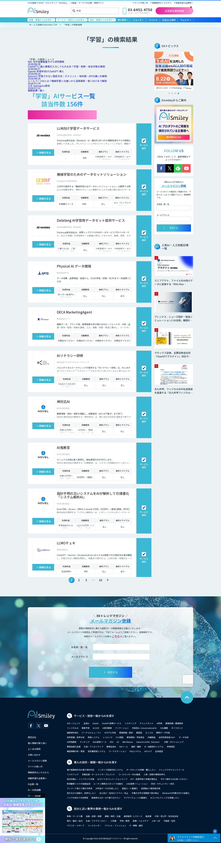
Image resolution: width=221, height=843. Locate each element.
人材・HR (156, 820)
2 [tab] (172, 93)
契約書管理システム (96, 751)
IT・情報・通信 (136, 825)
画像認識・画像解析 (174, 723)
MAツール (123, 746)
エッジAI (149, 732)
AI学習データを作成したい (107, 788)
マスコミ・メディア (75, 825)
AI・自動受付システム (154, 746)
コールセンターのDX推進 (129, 774)
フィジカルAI (72, 728)
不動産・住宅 (169, 820)
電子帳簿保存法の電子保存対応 (80, 769)
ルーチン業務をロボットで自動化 (108, 783)
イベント (153, 19)
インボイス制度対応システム (110, 769)
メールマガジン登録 (37, 760)
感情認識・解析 (126, 732)
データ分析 (184, 737)
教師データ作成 (163, 732)
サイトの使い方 (141, 2)
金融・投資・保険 (93, 816)
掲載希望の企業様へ (184, 2)
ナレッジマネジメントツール (171, 769)
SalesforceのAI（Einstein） (148, 741)
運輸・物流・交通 (112, 816)
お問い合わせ (34, 754)
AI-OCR (96, 728)
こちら (116, 636)
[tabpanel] (173, 71)
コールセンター (94, 825)
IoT (118, 741)
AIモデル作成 (110, 732)
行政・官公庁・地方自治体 (166, 816)
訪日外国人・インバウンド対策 (80, 779)
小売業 (113, 820)
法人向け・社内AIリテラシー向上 (113, 793)
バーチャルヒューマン (91, 732)
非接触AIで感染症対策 (150, 788)
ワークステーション (117, 751)
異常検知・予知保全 (135, 737)
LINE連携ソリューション (137, 783)
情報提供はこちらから (162, 2)
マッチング (84, 741)
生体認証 (159, 751)
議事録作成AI (72, 732)
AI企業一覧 (33, 784)
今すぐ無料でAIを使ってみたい (174, 779)
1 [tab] (169, 93)
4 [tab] (178, 93)
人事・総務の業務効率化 (154, 774)
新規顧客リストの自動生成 (78, 783)
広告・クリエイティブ (93, 746)
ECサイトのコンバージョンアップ (112, 779)
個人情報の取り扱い (37, 743)
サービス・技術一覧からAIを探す (94, 715)
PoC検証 (119, 737)
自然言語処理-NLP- (167, 737)
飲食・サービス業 (75, 816)
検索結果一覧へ (36, 90)
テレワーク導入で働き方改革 (79, 788)
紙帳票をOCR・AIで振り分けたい (105, 797)
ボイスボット (177, 728)
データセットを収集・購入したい (141, 769)
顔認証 (139, 732)
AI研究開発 (71, 741)
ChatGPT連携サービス (111, 723)
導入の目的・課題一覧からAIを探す (95, 762)
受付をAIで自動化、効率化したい (81, 793)
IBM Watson (128, 741)
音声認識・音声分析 (75, 737)
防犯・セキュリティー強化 (162, 783)
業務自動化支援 (74, 746)
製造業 (148, 816)
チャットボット (146, 723)
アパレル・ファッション (115, 825)
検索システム (94, 737)
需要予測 (85, 728)
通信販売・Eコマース (133, 816)
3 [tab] (175, 93)
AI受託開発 (107, 728)
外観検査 (151, 737)
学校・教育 (124, 820)
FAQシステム (135, 751)
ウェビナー (186, 19)
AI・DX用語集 (34, 789)
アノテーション (122, 728)
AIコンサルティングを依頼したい (164, 797)
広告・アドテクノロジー (96, 820)
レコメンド (108, 737)
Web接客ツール (100, 741)
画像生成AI (111, 746)
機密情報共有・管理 (75, 751)
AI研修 (159, 723)
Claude (95, 723)
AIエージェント (73, 723)
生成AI (86, 723)
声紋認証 (171, 746)
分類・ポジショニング (174, 741)
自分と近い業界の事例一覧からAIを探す (98, 808)
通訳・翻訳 (136, 746)
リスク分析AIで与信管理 (77, 797)
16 (100, 580)
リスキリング (130, 723)
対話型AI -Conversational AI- (144, 728)
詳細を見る (45, 152)
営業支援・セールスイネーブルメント (98, 774)
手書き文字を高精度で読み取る (145, 793)
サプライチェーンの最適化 (135, 797)
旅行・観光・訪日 (75, 820)
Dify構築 (164, 728)
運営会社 (32, 737)
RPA (111, 741)
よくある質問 (34, 748)
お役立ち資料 (169, 19)
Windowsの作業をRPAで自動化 (175, 793)
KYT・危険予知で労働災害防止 (143, 779)
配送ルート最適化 (130, 788)
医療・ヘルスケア (140, 820)
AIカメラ (148, 751)
